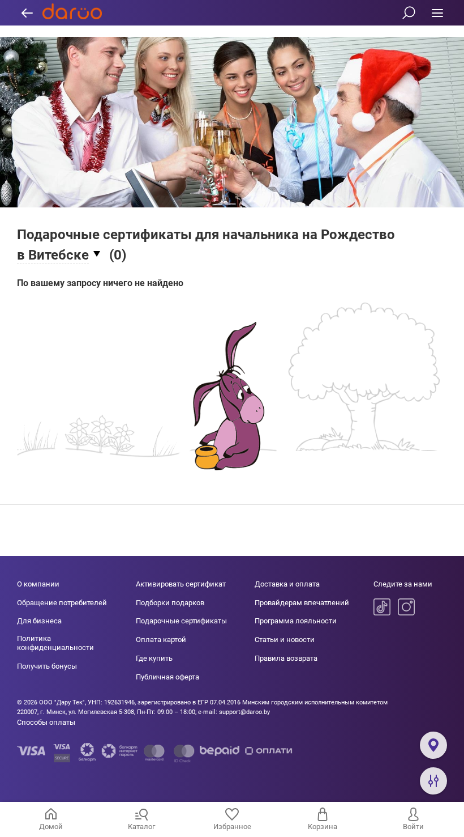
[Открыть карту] (433, 745)
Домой (51, 826)
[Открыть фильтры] (433, 780)
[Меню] (437, 13)
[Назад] (27, 13)
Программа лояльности (296, 621)
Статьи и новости (285, 639)
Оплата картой (161, 639)
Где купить (154, 658)
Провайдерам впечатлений (302, 602)
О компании (38, 584)
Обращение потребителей (62, 602)
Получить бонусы (47, 666)
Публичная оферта (167, 677)
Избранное (232, 826)
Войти (413, 826)
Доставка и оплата (287, 584)
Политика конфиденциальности (55, 643)
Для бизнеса (39, 621)
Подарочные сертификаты (181, 621)
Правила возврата (286, 658)
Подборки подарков (170, 602)
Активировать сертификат (181, 584)
